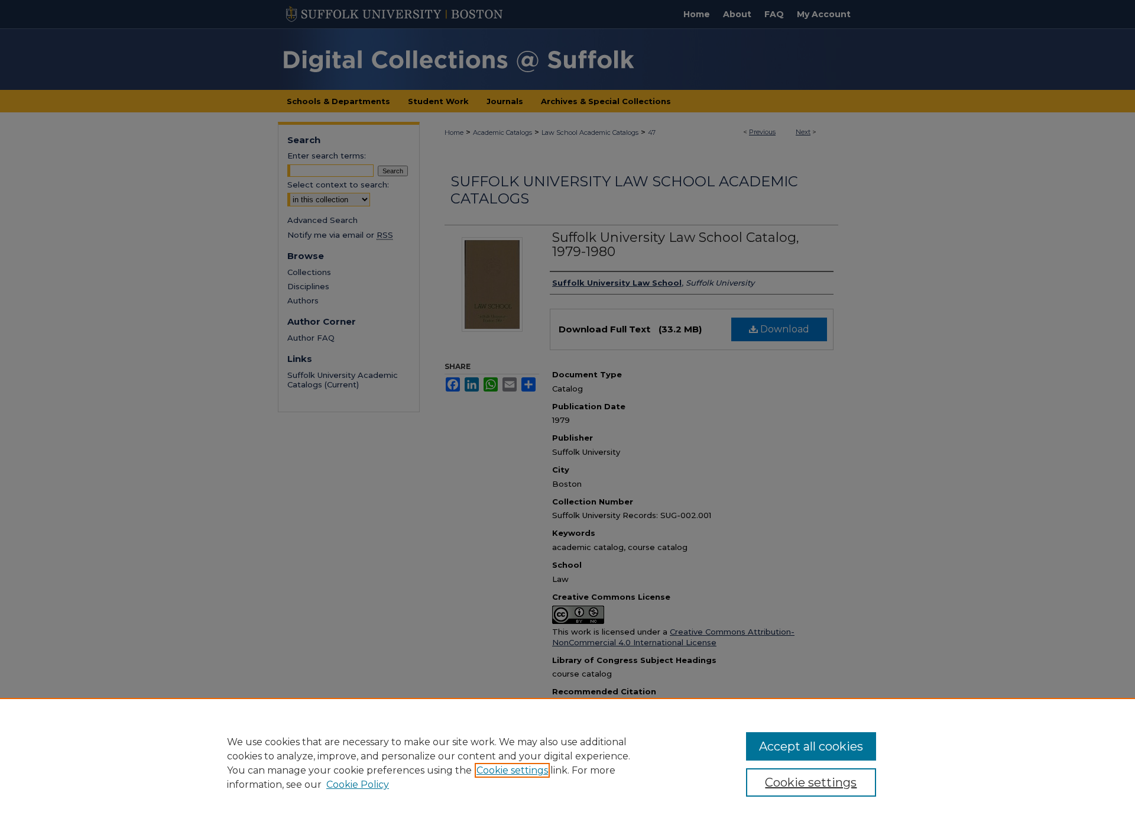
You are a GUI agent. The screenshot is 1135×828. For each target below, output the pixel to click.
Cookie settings (512, 770)
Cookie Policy (357, 784)
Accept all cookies (811, 746)
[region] (567, 763)
